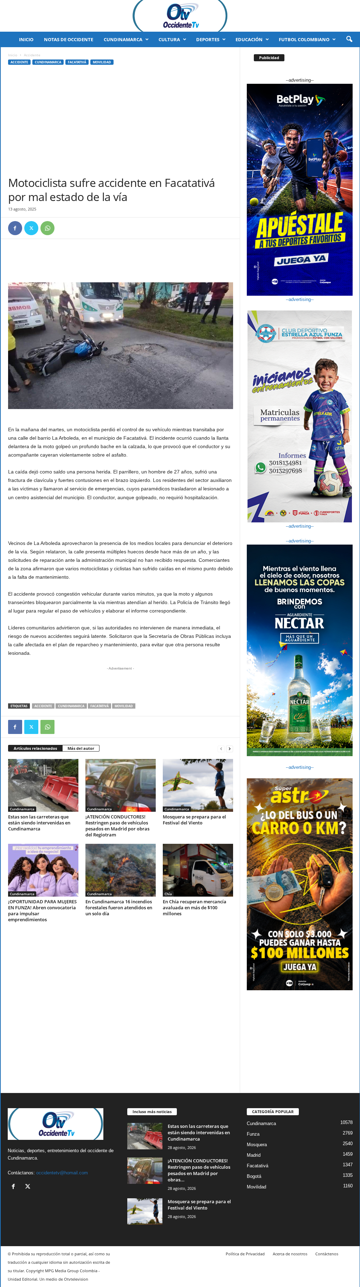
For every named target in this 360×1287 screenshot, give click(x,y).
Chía (168, 893)
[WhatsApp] (47, 228)
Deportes (207, 39)
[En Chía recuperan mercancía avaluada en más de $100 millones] (198, 870)
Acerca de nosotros (290, 1253)
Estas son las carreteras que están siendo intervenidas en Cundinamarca (39, 823)
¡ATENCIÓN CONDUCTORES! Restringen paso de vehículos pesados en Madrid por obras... (199, 1170)
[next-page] (229, 748)
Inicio (26, 39)
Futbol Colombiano (304, 39)
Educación (249, 39)
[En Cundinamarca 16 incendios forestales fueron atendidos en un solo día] (120, 870)
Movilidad (102, 62)
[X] (31, 228)
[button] (349, 39)
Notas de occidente (68, 39)
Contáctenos (326, 1253)
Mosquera (257, 1144)
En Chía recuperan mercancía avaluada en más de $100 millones (194, 907)
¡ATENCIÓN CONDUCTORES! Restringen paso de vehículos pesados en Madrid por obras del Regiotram (117, 826)
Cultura (169, 39)
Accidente (19, 62)
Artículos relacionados (35, 748)
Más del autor (81, 748)
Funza (253, 1134)
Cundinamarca (123, 39)
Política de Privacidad (245, 1253)
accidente (43, 706)
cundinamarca (71, 706)
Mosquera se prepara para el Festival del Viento (194, 820)
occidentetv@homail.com (62, 1172)
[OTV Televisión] (180, 16)
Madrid (254, 1155)
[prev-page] (221, 748)
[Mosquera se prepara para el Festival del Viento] (198, 785)
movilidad (124, 706)
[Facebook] (15, 228)
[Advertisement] (120, 123)
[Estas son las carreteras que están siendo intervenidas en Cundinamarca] (43, 785)
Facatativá (77, 62)
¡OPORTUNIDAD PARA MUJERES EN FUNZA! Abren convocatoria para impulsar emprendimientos (42, 910)
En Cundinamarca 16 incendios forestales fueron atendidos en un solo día (118, 907)
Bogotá (254, 1176)
